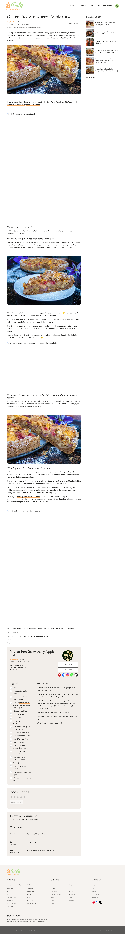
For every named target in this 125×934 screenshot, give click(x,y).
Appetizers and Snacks (14, 885)
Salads (29, 894)
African (53, 885)
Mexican (71, 891)
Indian (53, 903)
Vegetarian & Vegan (32, 903)
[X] (76, 675)
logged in (22, 819)
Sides (28, 897)
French (53, 897)
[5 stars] (24, 797)
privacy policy (32, 27)
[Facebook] (63, 675)
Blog (98, 6)
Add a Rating (68, 670)
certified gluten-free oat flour (25, 501)
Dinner (9, 894)
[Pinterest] (59, 675)
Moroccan (72, 894)
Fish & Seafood (11, 897)
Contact (94, 891)
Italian (71, 885)
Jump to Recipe (74, 23)
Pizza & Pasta (30, 891)
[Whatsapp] (72, 675)
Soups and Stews (32, 900)
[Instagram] (67, 675)
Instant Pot (10, 900)
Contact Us (107, 6)
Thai (70, 897)
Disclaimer (95, 897)
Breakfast (10, 888)
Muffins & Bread (31, 885)
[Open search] (117, 6)
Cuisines (82, 6)
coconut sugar (23, 697)
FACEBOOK (31, 636)
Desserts (9, 891)
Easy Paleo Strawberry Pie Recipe (60, 102)
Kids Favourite (11, 903)
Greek (52, 900)
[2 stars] (14, 797)
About (91, 6)
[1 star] (11, 797)
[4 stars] (21, 797)
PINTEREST (43, 636)
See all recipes (90, 77)
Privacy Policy (96, 894)
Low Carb (10, 907)
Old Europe (54, 891)
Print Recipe (68, 665)
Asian (70, 888)
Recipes (73, 6)
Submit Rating (16, 802)
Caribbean (54, 888)
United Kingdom (56, 894)
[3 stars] (17, 797)
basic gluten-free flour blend (28, 496)
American (72, 900)
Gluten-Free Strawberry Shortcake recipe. (23, 104)
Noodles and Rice (32, 888)
